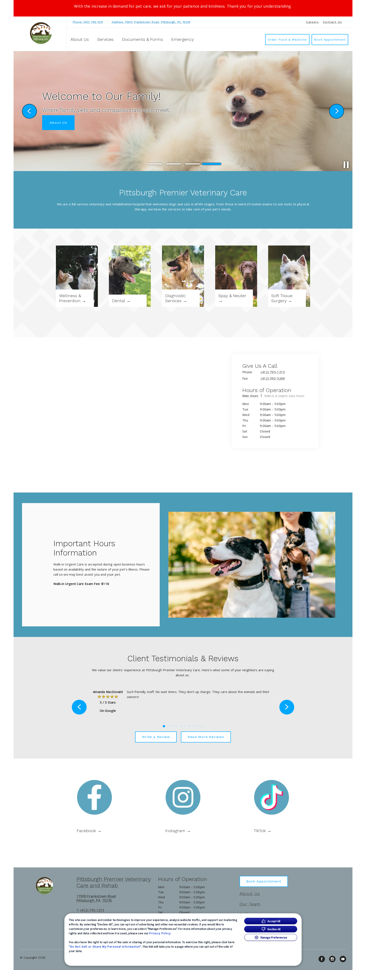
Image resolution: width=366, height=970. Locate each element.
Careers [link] (312, 22)
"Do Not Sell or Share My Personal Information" (105, 946)
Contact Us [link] (332, 22)
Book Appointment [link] (330, 39)
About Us (80, 39)
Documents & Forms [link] (142, 39)
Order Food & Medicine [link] (287, 39)
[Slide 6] (185, 726)
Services (105, 39)
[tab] (252, 396)
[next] (336, 111)
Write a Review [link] (156, 737)
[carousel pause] (346, 164)
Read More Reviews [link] (206, 737)
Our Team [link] (250, 904)
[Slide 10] (202, 726)
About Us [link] (250, 894)
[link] (41, 33)
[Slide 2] (173, 164)
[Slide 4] (211, 164)
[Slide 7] (189, 726)
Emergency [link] (182, 39)
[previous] (29, 111)
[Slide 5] (181, 726)
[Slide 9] (198, 726)
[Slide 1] (154, 164)
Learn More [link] (60, 123)
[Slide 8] (193, 726)
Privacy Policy (160, 933)
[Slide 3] (192, 164)
